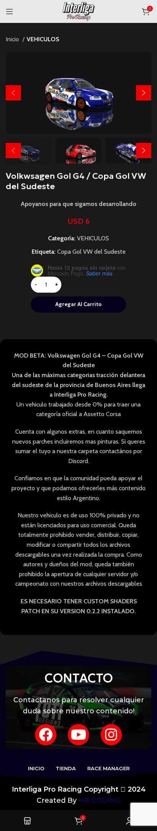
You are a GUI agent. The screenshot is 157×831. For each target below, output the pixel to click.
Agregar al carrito (78, 304)
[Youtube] (78, 734)
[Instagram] (111, 734)
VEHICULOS (43, 39)
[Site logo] (78, 11)
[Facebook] (45, 734)
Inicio (13, 39)
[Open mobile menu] (9, 11)
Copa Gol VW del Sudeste (91, 251)
